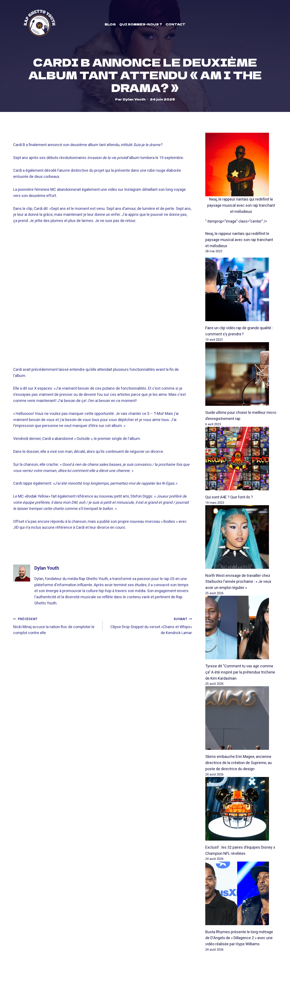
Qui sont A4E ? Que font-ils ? (229, 497)
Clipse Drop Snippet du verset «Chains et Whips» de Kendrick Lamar (151, 626)
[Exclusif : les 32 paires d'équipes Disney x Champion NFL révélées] (241, 809)
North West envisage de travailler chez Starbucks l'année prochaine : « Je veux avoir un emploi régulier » (238, 581)
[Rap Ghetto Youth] (39, 24)
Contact (175, 24)
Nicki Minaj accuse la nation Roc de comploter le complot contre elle (53, 626)
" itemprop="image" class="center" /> (236, 221)
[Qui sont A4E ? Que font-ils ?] (241, 458)
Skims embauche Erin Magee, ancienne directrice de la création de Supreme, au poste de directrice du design (238, 762)
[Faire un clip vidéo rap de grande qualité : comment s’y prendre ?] (241, 289)
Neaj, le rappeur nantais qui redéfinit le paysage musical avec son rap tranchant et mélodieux (241, 205)
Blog (110, 24)
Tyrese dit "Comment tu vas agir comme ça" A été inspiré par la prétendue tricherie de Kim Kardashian (240, 672)
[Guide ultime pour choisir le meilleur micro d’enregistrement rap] (241, 374)
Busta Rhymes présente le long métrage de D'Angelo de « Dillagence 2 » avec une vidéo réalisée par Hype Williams (239, 938)
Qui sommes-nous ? (140, 24)
